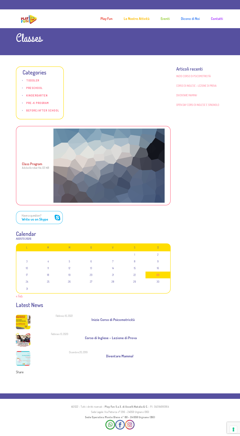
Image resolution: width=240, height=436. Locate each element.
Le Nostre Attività (136, 19)
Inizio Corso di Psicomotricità (113, 320)
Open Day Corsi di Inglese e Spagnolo (197, 104)
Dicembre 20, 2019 (78, 352)
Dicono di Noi (190, 19)
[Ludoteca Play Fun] (29, 18)
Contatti (217, 19)
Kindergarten (37, 95)
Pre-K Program (37, 103)
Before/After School (42, 110)
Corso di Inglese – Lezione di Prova (111, 338)
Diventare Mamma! (119, 356)
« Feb (19, 296)
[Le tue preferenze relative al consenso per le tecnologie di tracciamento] (233, 429)
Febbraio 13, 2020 (59, 334)
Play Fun (106, 19)
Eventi (165, 19)
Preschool (34, 88)
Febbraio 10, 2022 (64, 315)
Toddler (32, 80)
